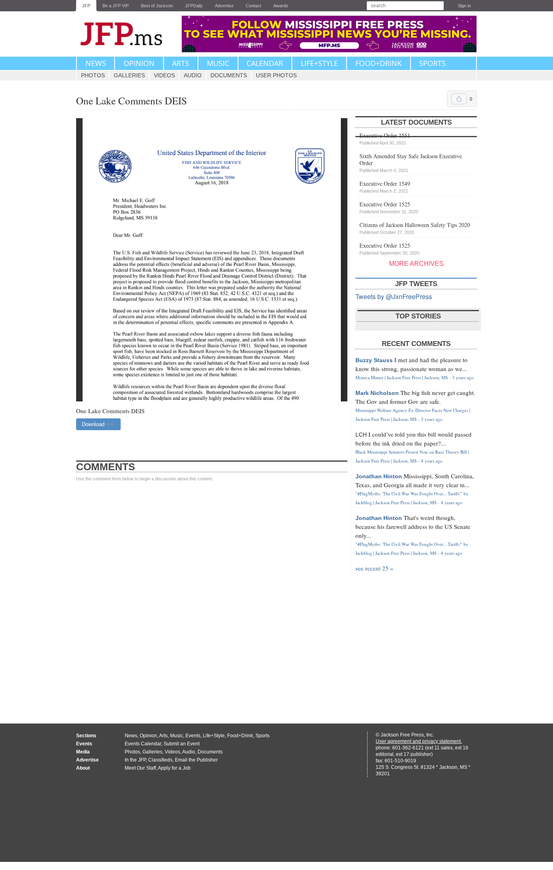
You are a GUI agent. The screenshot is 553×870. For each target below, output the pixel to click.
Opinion (139, 63)
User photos (276, 75)
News (95, 63)
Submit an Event (182, 744)
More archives (416, 263)
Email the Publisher (196, 760)
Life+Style (319, 63)
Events (192, 735)
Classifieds (160, 760)
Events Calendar (143, 744)
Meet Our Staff (140, 768)
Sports (432, 63)
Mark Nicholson (377, 393)
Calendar (265, 63)
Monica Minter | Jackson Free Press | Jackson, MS (401, 377)
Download (98, 424)
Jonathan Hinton (378, 476)
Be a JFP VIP (115, 5)
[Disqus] (211, 595)
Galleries (129, 75)
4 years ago (431, 461)
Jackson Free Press (126, 34)
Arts (180, 63)
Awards (280, 5)
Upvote (459, 98)
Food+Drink (378, 63)
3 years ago (463, 377)
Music (218, 63)
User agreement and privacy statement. (419, 741)
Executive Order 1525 (388, 207)
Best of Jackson (157, 5)
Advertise (224, 5)
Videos (164, 75)
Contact (253, 5)
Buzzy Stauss (374, 360)
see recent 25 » (374, 568)
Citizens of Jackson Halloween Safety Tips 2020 (414, 228)
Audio (193, 75)
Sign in (464, 5)
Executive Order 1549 (384, 186)
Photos (93, 75)
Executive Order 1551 (384, 138)
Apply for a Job (174, 768)
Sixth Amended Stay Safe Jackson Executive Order (410, 162)
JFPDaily (194, 5)
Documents (229, 75)
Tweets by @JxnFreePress (393, 296)
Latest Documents (416, 122)
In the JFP (135, 760)
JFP (86, 5)
